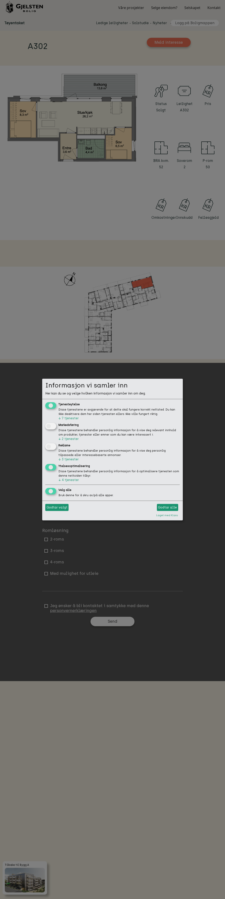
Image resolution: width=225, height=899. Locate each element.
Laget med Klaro (167, 515)
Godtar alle (167, 507)
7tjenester (68, 418)
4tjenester (68, 480)
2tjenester (68, 439)
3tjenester (68, 459)
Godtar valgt (57, 507)
